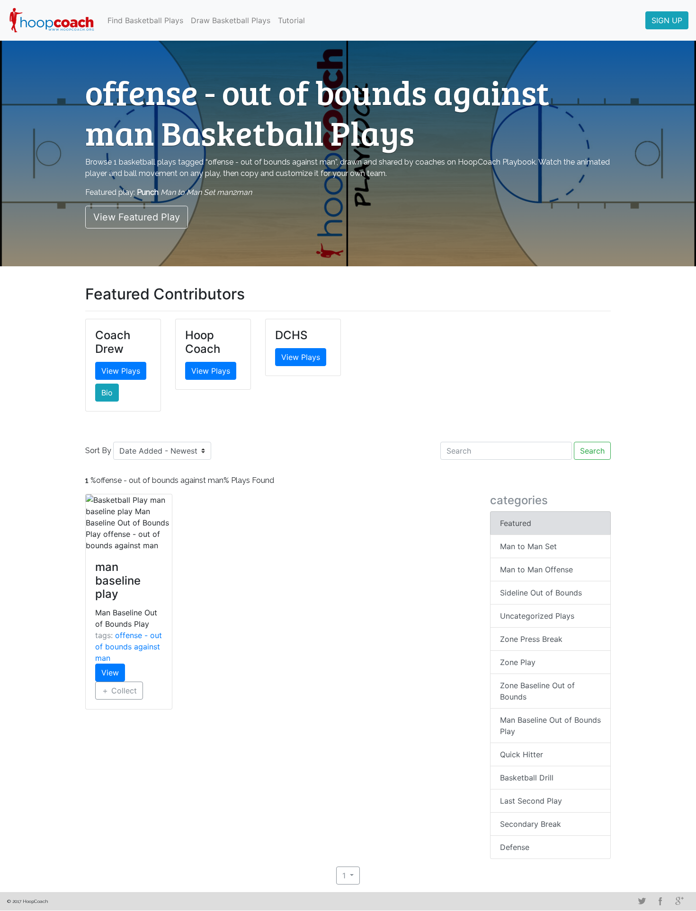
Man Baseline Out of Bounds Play (550, 725)
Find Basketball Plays (145, 20)
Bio (107, 392)
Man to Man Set (528, 546)
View (110, 672)
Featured (515, 523)
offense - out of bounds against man (128, 647)
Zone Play (517, 662)
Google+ (679, 901)
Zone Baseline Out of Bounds (537, 691)
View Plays (120, 371)
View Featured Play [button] (136, 217)
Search (592, 451)
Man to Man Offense (536, 569)
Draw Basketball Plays (230, 20)
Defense (514, 847)
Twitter (641, 901)
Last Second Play (531, 801)
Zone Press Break (531, 639)
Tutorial (291, 20)
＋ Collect (119, 690)
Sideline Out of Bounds (541, 592)
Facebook (660, 901)
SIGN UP (666, 20)
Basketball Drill (526, 777)
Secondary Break (530, 824)
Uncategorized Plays (537, 616)
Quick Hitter (521, 754)
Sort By (98, 450)
